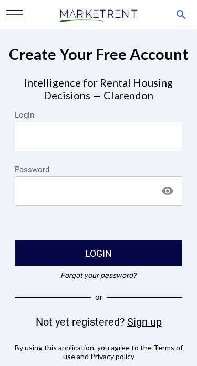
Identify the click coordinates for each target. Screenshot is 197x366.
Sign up (144, 322)
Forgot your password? (98, 275)
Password (32, 169)
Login (24, 115)
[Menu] (14, 14)
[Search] (181, 14)
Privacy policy (112, 356)
